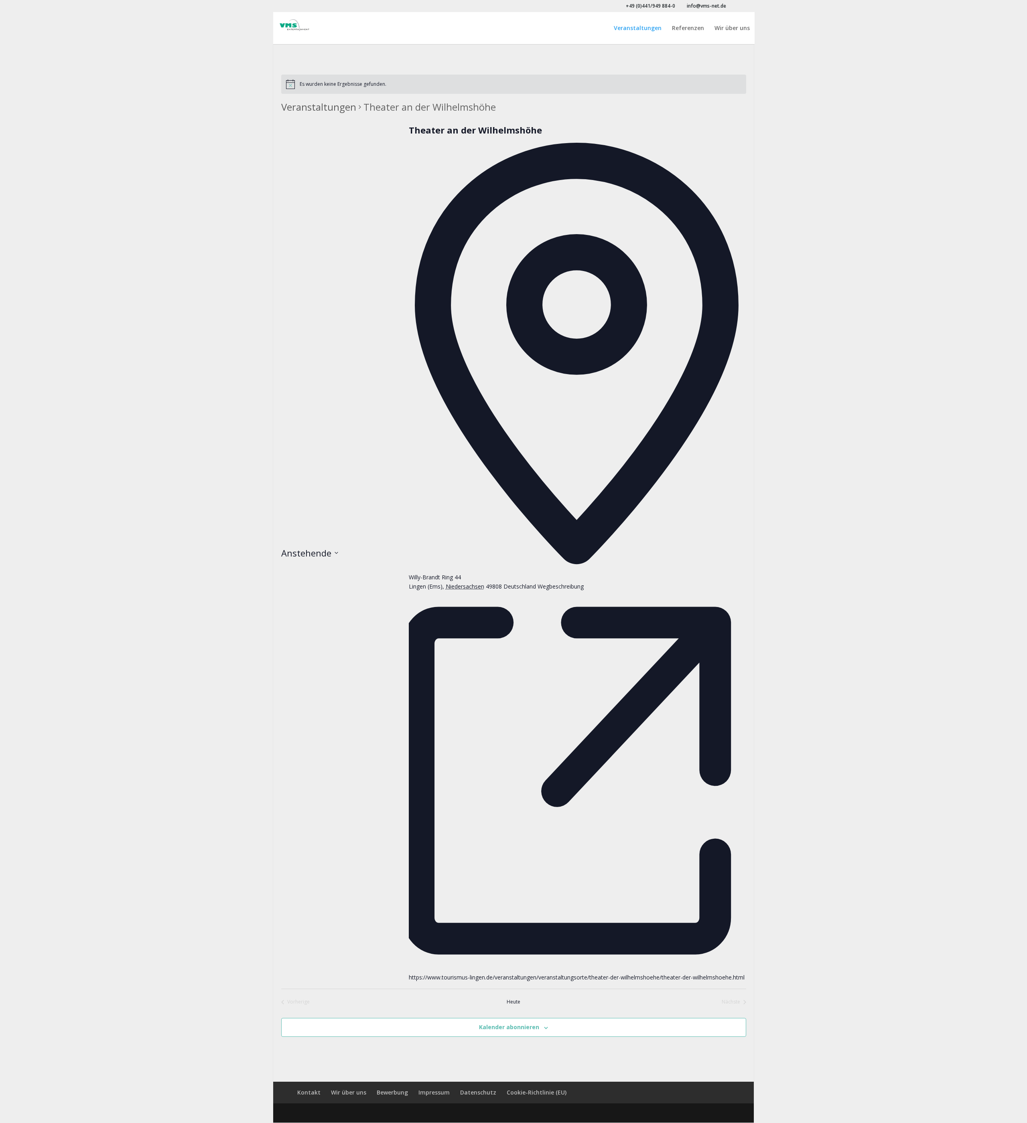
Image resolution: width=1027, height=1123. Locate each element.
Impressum (434, 1092)
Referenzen (688, 28)
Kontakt (309, 1092)
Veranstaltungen (638, 28)
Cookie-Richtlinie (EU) (536, 1092)
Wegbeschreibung (561, 586)
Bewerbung (392, 1092)
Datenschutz (478, 1092)
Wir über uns (732, 28)
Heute (513, 1002)
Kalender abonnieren (509, 1027)
